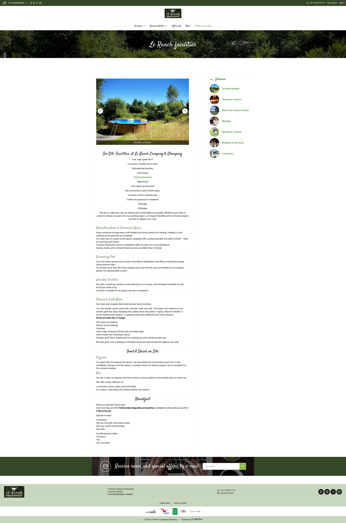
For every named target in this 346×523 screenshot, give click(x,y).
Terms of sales (180, 503)
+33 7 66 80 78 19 (227, 490)
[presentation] (100, 111)
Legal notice (165, 503)
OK (242, 466)
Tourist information (142, 177)
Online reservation (203, 26)
